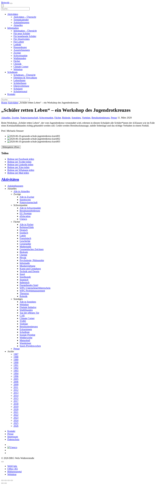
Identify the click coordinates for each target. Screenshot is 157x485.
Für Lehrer (18, 41)
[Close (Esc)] (2, 480)
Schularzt (18, 88)
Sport (22, 274)
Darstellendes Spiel (29, 285)
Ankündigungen (21, 22)
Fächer (16, 61)
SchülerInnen (19, 83)
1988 (15, 357)
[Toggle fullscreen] (8, 480)
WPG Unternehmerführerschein (35, 288)
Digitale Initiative (28, 307)
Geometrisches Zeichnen (32, 249)
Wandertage (25, 343)
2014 (15, 395)
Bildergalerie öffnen (10, 147)
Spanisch (24, 279)
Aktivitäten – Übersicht (24, 17)
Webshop (18, 69)
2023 (15, 417)
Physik (23, 257)
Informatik (25, 263)
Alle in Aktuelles (21, 191)
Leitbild (17, 44)
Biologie (66, 117)
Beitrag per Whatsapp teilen (20, 170)
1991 (15, 365)
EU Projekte (26, 213)
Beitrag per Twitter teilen (19, 161)
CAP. (22, 315)
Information (13, 28)
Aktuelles (18, 25)
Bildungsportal (14, 471)
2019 (15, 406)
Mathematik (25, 246)
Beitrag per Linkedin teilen (20, 164)
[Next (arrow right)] (5, 483)
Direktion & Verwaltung (25, 77)
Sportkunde (25, 277)
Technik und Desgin (29, 271)
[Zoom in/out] (11, 480)
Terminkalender (21, 19)
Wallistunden (19, 58)
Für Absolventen (21, 39)
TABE (23, 321)
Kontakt (11, 94)
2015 (15, 398)
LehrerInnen (19, 80)
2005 (15, 379)
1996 (15, 376)
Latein (23, 235)
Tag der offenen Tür (29, 312)
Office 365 (12, 469)
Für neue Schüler (21, 33)
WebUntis (12, 466)
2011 (15, 387)
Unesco (23, 219)
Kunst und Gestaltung (30, 268)
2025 (15, 423)
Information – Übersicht (25, 30)
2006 (15, 381)
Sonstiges (76, 117)
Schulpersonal (20, 91)
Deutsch (24, 230)
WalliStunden (26, 310)
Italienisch (24, 282)
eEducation (25, 216)
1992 (15, 368)
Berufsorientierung (101, 117)
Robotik (23, 296)
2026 (15, 426)
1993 (15, 370)
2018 (15, 404)
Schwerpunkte (20, 55)
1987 (15, 354)
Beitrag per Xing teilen (18, 167)
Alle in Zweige (27, 197)
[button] (11, 3)
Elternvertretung (21, 86)
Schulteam (12, 72)
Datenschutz (13, 439)
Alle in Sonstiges (28, 301)
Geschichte (25, 241)
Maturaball (25, 340)
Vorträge (86, 117)
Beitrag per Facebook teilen (20, 159)
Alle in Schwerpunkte (30, 208)
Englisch (24, 232)
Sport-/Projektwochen (30, 346)
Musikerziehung (27, 266)
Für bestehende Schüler (24, 36)
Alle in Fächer (26, 224)
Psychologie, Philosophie (32, 260)
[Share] (5, 480)
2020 (15, 409)
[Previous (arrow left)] (2, 483)
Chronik (17, 64)
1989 (15, 359)
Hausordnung (20, 47)
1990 (15, 362)
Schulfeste (25, 332)
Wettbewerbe (26, 337)
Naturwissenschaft (29, 117)
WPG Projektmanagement (32, 290)
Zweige (17, 53)
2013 (15, 392)
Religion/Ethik (27, 227)
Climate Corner (20, 66)
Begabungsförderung (30, 210)
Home (4, 102)
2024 (15, 420)
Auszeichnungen (21, 50)
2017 (15, 401)
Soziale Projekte (27, 335)
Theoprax (24, 293)
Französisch (25, 238)
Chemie (23, 255)
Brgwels (5, 2)
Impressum (12, 436)
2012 (15, 390)
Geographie (25, 244)
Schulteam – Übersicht (24, 75)
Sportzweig (25, 199)
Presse (114, 117)
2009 (15, 384)
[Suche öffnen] (2, 5)
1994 (15, 373)
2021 (15, 412)
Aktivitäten (12, 14)
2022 (15, 415)
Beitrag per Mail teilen (18, 173)
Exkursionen (26, 329)
